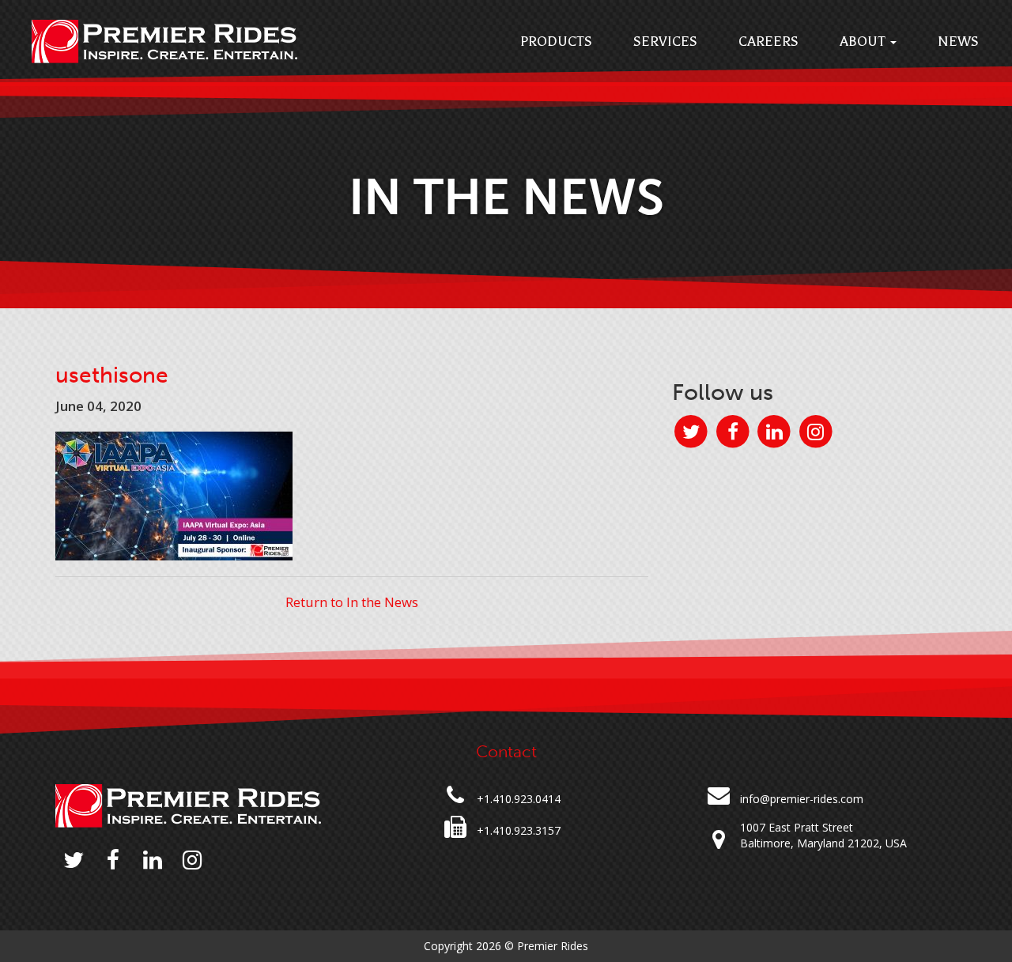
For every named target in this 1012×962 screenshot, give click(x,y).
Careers (768, 41)
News (958, 41)
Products (556, 41)
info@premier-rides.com (801, 798)
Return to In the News (351, 602)
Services (665, 41)
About (864, 41)
